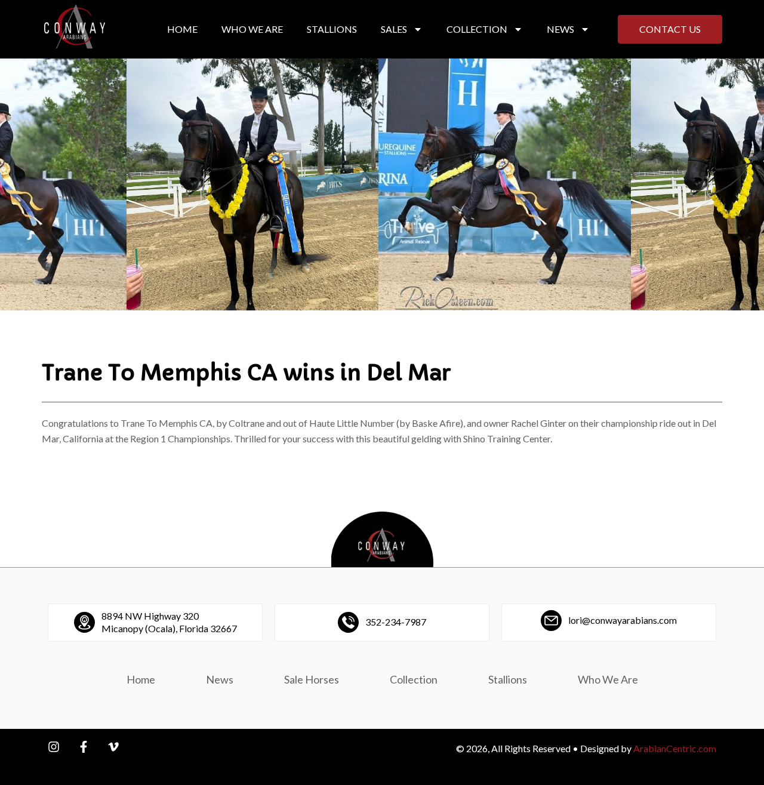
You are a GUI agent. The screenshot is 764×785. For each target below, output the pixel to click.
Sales (394, 29)
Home (182, 29)
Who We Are (252, 29)
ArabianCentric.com (674, 748)
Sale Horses (311, 679)
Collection (476, 29)
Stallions (332, 29)
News (560, 29)
